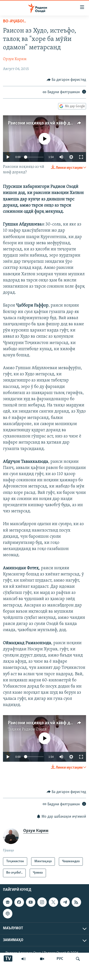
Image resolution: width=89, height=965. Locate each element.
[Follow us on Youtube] (30, 902)
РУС (60, 959)
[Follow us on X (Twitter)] (53, 902)
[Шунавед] (23, 959)
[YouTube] (42, 959)
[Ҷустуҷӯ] (77, 959)
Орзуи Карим (14, 59)
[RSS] (76, 902)
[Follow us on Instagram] (42, 902)
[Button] (66, 80)
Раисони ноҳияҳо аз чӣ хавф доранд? (46, 123)
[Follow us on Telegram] (64, 902)
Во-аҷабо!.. (14, 21)
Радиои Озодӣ (34, 729)
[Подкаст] (7, 913)
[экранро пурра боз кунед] (81, 157)
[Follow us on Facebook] (19, 902)
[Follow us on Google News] (7, 902)
